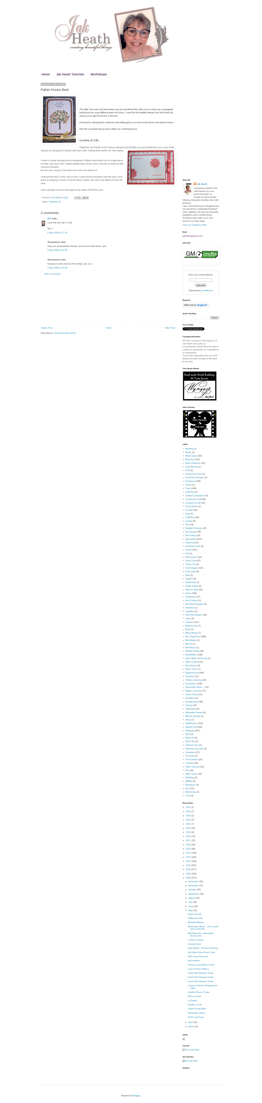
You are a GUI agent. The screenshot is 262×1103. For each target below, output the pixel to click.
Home (46, 74)
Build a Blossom (193, 463)
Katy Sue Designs (193, 615)
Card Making (191, 466)
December (193, 881)
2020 (188, 828)
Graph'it (189, 578)
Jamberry (189, 607)
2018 (188, 836)
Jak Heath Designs (194, 604)
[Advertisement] (108, 301)
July (190, 902)
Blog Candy (190, 456)
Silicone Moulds (192, 716)
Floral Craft (190, 560)
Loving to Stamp (195, 940)
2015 (188, 848)
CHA (187, 470)
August (192, 898)
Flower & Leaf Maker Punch (201, 965)
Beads (188, 452)
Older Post (170, 328)
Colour (188, 485)
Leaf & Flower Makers (198, 969)
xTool (187, 795)
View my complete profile (195, 225)
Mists (187, 629)
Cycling (188, 521)
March (191, 1026)
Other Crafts (191, 662)
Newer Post (46, 328)
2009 (188, 873)
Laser (188, 618)
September (194, 894)
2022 (188, 819)
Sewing (188, 705)
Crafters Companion (195, 495)
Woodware (190, 785)
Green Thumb (194, 914)
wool (187, 788)
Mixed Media (191, 633)
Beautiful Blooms (196, 922)
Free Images (191, 568)
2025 (188, 807)
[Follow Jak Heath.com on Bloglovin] (196, 306)
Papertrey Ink (55, 202)
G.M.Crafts (190, 571)
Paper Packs (191, 669)
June (191, 906)
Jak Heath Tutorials (70, 74)
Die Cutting (190, 535)
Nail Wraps (190, 647)
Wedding (189, 777)
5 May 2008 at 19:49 (57, 267)
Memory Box (191, 625)
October (192, 889)
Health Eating (191, 586)
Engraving (190, 542)
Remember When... (194, 687)
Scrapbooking (191, 701)
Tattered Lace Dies (194, 748)
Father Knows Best (197, 1008)
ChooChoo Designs (194, 477)
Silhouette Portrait (193, 712)
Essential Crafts (192, 546)
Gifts (187, 575)
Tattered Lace (191, 745)
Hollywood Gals (195, 918)
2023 (188, 815)
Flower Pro (190, 564)
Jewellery (189, 611)
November (193, 885)
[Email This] (75, 197)
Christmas (190, 481)
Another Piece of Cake (198, 992)
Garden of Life (195, 1004)
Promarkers (190, 683)
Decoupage (190, 531)
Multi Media (190, 640)
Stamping (189, 730)
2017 (188, 840)
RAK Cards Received (198, 956)
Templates (190, 752)
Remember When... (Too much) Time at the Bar (203, 927)
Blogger (136, 1095)
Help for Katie (191, 589)
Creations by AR (193, 503)
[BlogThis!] (78, 197)
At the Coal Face (196, 1017)
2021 (188, 824)
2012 (188, 861)
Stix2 (187, 734)
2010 (188, 869)
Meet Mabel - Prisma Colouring (203, 948)
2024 (188, 811)
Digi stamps (190, 539)
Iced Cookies (191, 600)
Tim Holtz (189, 756)
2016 (188, 844)
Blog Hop (189, 459)
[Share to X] (81, 197)
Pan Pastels (191, 665)
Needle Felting (192, 651)
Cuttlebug (190, 517)
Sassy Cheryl (191, 694)
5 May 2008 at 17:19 (57, 232)
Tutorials (189, 763)
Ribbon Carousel (193, 691)
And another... (194, 960)
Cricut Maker (191, 506)
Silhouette (190, 709)
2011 (188, 865)
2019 (188, 832)
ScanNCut (190, 698)
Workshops (99, 74)
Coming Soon (194, 944)
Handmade (190, 582)
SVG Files (190, 741)
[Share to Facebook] (84, 197)
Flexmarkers (191, 557)
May (190, 910)
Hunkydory (190, 596)
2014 (188, 853)
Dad (187, 524)
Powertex (189, 676)
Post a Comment (52, 274)
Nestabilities (191, 654)
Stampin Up (190, 727)
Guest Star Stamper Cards (200, 973)
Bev (49, 218)
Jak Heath (202, 184)
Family (188, 550)
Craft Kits (189, 492)
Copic (188, 488)
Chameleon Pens (193, 474)
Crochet (189, 510)
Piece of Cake (194, 996)
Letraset (189, 622)
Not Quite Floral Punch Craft (201, 952)
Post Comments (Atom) (65, 333)
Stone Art (189, 737)
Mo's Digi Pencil (192, 636)
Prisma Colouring (193, 680)
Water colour (191, 774)
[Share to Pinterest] (87, 197)
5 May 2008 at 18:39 (57, 250)
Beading (189, 448)
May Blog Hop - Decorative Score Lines (201, 934)
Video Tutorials (192, 766)
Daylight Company (194, 528)
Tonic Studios (191, 759)
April (190, 1022)
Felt (187, 553)
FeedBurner (207, 290)
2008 (188, 878)
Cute (187, 513)
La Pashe (192, 1000)
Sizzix (188, 719)
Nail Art (188, 644)
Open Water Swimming (196, 658)
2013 (188, 857)
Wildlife (188, 781)
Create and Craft (193, 499)
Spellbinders (191, 723)
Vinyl (187, 770)
